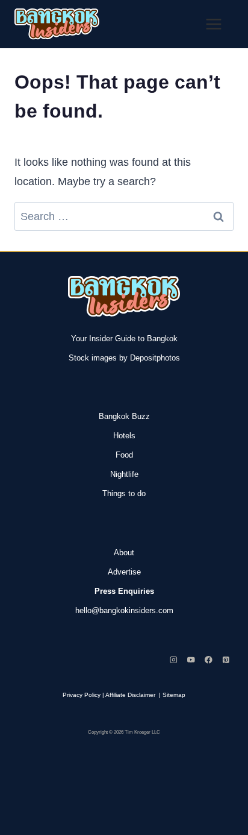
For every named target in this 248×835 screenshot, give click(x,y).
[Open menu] (213, 23)
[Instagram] (173, 659)
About (124, 552)
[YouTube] (191, 659)
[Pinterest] (226, 659)
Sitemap (174, 695)
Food (124, 454)
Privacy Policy (82, 695)
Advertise (124, 571)
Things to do (124, 493)
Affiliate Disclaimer (130, 695)
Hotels (124, 435)
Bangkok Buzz (124, 416)
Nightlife (124, 474)
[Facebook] (208, 659)
